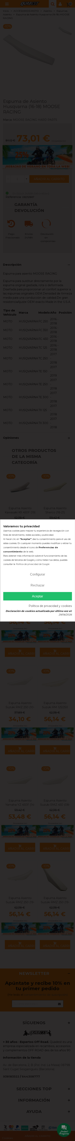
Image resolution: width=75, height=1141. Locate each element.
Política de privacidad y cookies (50, 606)
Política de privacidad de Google (32, 564)
